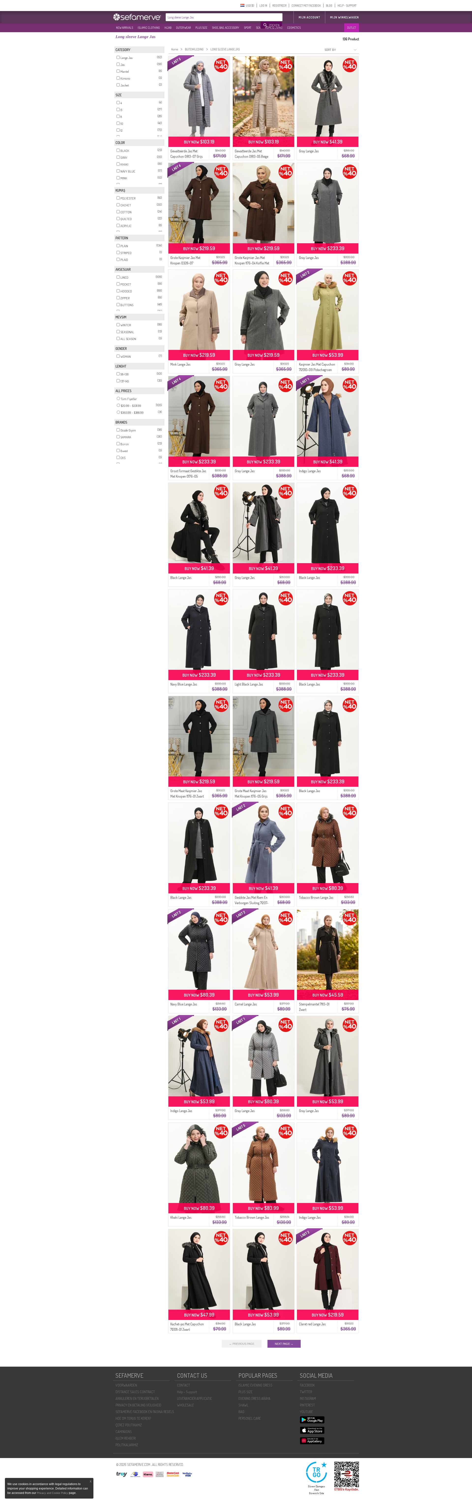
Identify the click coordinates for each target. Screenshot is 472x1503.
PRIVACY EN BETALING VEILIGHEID (138, 1405)
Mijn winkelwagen (344, 17)
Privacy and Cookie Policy (52, 1492)
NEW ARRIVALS (124, 27)
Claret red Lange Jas (312, 1324)
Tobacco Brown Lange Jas (316, 897)
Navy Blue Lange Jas (183, 684)
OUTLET (351, 27)
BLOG (329, 5)
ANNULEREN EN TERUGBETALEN (137, 1398)
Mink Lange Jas (180, 364)
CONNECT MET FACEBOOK (306, 5)
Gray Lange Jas (309, 151)
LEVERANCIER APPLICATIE (194, 1398)
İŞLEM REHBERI (126, 1438)
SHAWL (243, 1405)
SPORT (247, 27)
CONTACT (183, 1385)
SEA (258, 27)
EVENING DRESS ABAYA (254, 1398)
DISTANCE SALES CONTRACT (135, 1392)
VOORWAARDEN (126, 1385)
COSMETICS (294, 27)
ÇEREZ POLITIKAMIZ (129, 1425)
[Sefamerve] (138, 17)
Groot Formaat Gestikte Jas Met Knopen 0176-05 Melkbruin (188, 476)
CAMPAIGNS (124, 1432)
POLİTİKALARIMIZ (127, 1445)
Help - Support (187, 1392)
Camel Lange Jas (246, 1004)
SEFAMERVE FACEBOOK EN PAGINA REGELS (145, 1412)
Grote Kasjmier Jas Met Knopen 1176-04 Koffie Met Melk (252, 263)
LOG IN (263, 5)
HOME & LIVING (273, 27)
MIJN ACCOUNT (309, 17)
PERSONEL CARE (249, 1418)
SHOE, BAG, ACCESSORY (225, 27)
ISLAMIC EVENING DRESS (255, 1385)
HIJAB (167, 27)
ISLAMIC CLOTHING (149, 27)
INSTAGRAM (308, 1398)
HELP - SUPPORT (347, 5)
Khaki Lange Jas (180, 1217)
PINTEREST (307, 1405)
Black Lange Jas (180, 577)
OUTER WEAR (183, 27)
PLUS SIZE (201, 27)
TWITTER (306, 1392)
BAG (241, 1412)
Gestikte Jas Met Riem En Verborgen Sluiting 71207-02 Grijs (251, 902)
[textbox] (213, 17)
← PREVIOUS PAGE (241, 1343)
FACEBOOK (307, 1385)
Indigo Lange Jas (310, 471)
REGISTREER (279, 5)
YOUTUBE (306, 1412)
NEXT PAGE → (284, 1343)
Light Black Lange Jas (249, 684)
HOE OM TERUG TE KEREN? (133, 1418)
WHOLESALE (185, 1405)
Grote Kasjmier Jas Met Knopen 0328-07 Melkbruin (185, 263)
